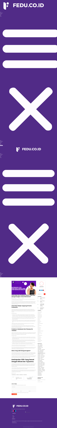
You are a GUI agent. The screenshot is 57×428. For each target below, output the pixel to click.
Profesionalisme (25, 374)
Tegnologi (39, 338)
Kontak (0, 16)
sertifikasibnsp (43, 369)
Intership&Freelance (14, 374)
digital (38, 350)
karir (41, 358)
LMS (38, 326)
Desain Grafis (43, 349)
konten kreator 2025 (40, 360)
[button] (28, 215)
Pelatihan (1, 13)
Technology (39, 337)
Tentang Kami (1, 141)
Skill (38, 334)
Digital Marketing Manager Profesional (40, 353)
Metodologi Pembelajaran (40, 361)
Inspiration (39, 321)
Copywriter (39, 313)
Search (44, 294)
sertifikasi (43, 368)
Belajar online (39, 347)
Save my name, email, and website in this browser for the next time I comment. (20, 392)
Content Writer (39, 312)
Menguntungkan (21, 374)
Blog (0, 15)
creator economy (39, 349)
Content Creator (39, 311)
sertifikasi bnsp (39, 369)
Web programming (39, 375)
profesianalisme (42, 367)
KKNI (38, 324)
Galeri (0, 14)
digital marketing (41, 350)
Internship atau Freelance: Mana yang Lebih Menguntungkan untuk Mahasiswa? (23, 295)
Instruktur (39, 322)
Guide (38, 320)
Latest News (39, 325)
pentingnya (39, 367)
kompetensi (39, 359)
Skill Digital (44, 370)
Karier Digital (39, 358)
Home (0, 140)
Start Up (38, 336)
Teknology (39, 339)
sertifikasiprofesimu (40, 370)
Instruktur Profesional (40, 323)
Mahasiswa (18, 374)
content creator (39, 348)
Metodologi (39, 327)
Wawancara (39, 341)
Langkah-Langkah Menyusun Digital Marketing (42, 305)
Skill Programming (39, 335)
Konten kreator (42, 359)
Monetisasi (39, 328)
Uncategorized (39, 340)
